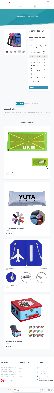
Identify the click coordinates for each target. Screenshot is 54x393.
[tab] (20, 103)
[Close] (39, 389)
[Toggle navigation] (48, 2)
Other (23, 16)
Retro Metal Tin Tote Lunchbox (14, 341)
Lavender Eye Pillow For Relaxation (15, 228)
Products (18, 16)
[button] (24, 31)
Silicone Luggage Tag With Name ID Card (16, 285)
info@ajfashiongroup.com (46, 380)
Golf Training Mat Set (11, 172)
